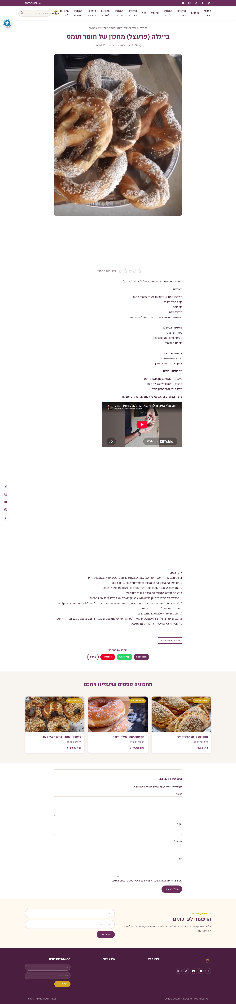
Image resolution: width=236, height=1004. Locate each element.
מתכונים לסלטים (78, 13)
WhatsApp (124, 656)
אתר (180, 859)
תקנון (53, 998)
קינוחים (155, 13)
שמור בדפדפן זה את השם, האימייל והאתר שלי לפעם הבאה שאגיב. (147, 881)
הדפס (93, 657)
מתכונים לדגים (119, 13)
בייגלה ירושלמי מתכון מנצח (167, 389)
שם (179, 824)
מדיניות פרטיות (42, 998)
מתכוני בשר (207, 13)
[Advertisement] (118, 244)
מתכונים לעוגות (181, 13)
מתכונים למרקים (64, 13)
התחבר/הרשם (31, 3)
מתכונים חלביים (168, 13)
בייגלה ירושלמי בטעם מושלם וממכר (162, 379)
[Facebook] (6, 486)
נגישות (31, 998)
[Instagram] (6, 494)
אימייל (178, 841)
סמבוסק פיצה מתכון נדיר (192, 737)
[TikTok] (6, 517)
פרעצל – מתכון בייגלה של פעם (164, 384)
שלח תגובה (172, 889)
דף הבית (143, 28)
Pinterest (107, 656)
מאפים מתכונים (91, 13)
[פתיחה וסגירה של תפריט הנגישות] (7, 23)
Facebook (141, 656)
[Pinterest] (6, 510)
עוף (144, 13)
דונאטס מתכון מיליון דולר (128, 737)
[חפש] (21, 13)
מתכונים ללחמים (105, 13)
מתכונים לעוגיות (132, 13)
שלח (107, 934)
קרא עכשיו (202, 748)
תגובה (179, 794)
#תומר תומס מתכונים (170, 640)
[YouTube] (6, 502)
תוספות (195, 13)
